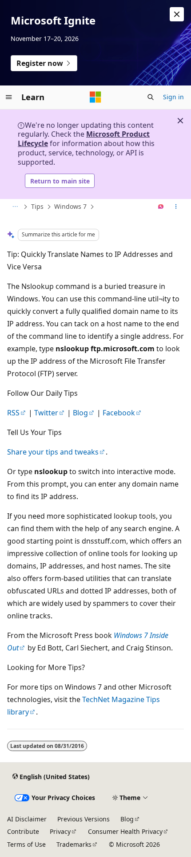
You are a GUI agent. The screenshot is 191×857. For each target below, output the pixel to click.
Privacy (60, 831)
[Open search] (150, 97)
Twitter (46, 413)
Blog (80, 413)
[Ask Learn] (161, 207)
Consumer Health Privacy (125, 831)
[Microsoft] (95, 97)
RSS (13, 413)
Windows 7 (70, 206)
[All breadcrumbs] (15, 207)
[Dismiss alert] (177, 14)
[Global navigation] (9, 97)
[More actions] (176, 207)
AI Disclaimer (27, 819)
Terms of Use (26, 844)
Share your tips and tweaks (53, 452)
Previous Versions (83, 819)
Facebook (119, 413)
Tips (37, 206)
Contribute (23, 831)
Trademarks (74, 844)
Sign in (173, 97)
